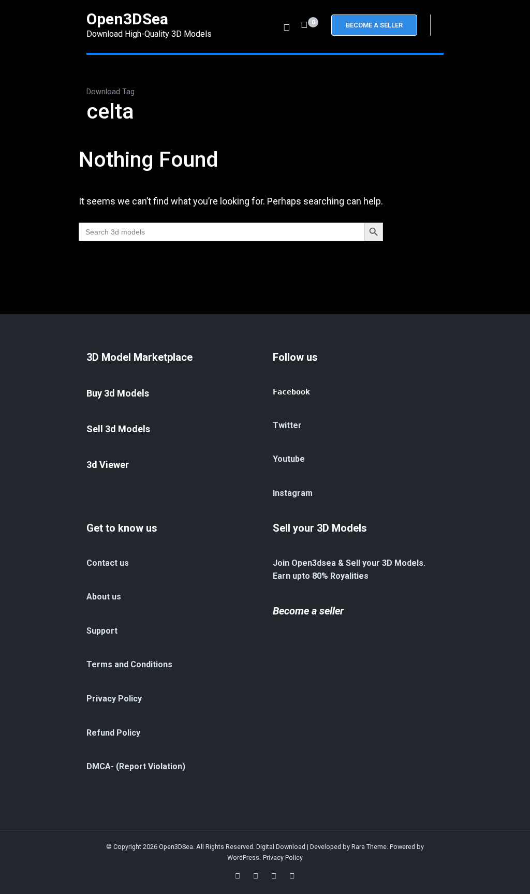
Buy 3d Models (117, 393)
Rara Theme (369, 847)
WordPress (243, 857)
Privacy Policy (283, 857)
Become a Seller (374, 25)
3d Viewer (107, 464)
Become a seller (308, 611)
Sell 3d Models (118, 428)
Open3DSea (127, 19)
